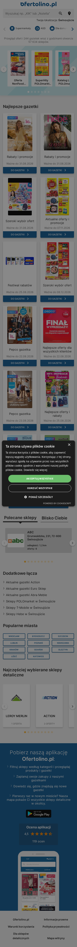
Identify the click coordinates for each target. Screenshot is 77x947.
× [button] (69, 444)
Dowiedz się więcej (35, 470)
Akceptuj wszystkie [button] (39, 478)
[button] (38, 497)
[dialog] (38, 473)
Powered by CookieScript (57, 503)
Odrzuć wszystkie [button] (39, 488)
